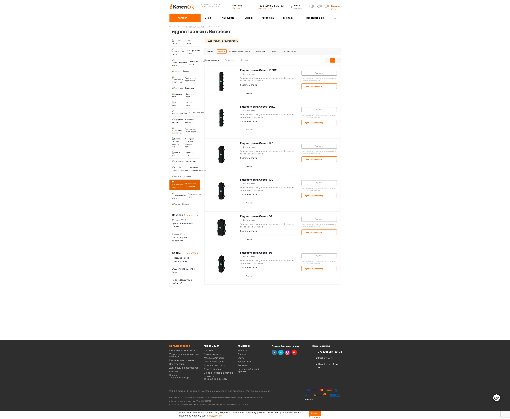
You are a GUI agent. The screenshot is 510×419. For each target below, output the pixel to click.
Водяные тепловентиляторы (179, 376)
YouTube (294, 352)
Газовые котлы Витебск (182, 350)
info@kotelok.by (324, 358)
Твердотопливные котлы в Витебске (184, 355)
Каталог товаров (179, 345)
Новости (242, 350)
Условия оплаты (212, 354)
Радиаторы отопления (181, 360)
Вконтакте (274, 352)
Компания (243, 345)
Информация (211, 345)
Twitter (281, 352)
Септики (173, 371)
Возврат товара (212, 369)
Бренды (241, 354)
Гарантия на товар (213, 361)
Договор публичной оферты (248, 370)
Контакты (208, 350)
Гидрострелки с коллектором (222, 40)
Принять (314, 413)
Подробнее (215, 415)
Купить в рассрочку (214, 365)
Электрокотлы (177, 364)
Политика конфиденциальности (215, 377)
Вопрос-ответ (245, 361)
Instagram (287, 352)
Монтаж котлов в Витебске (218, 372)
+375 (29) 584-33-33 (271, 5)
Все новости (191, 215)
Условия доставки (213, 358)
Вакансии (242, 365)
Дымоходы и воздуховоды (184, 367)
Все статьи (192, 253)
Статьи (241, 358)
